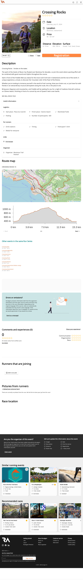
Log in (25, 542)
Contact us (56, 540)
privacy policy (21, 561)
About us (40, 540)
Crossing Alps (5, 246)
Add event (56, 542)
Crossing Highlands (7, 250)
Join (24, 540)
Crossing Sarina (6, 254)
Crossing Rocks (6, 258)
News (39, 542)
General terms (71, 540)
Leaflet (70, 201)
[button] (41, 101)
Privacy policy (71, 542)
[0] (77, 2)
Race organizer (42, 544)
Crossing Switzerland (7, 269)
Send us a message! (12, 315)
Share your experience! (73, 329)
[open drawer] (81, 2)
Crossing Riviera (6, 261)
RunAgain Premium (28, 544)
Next (76, 231)
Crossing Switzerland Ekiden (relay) (11, 265)
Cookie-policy (71, 544)
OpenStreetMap (77, 201)
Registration (61, 55)
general (27, 561)
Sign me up (29, 558)
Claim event (8, 452)
